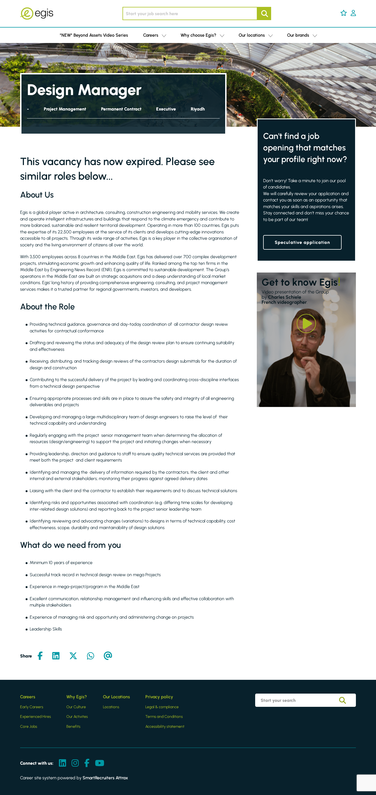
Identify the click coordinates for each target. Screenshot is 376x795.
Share (26, 656)
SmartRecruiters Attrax (105, 777)
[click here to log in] (353, 13)
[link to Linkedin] (62, 763)
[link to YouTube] (99, 763)
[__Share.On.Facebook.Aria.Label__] (40, 656)
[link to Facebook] (86, 763)
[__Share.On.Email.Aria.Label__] (108, 656)
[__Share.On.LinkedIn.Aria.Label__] (55, 656)
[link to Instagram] (75, 763)
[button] (343, 13)
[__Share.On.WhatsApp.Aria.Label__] (90, 656)
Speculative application (302, 242)
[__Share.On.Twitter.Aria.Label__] (73, 656)
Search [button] (264, 13)
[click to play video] (306, 323)
